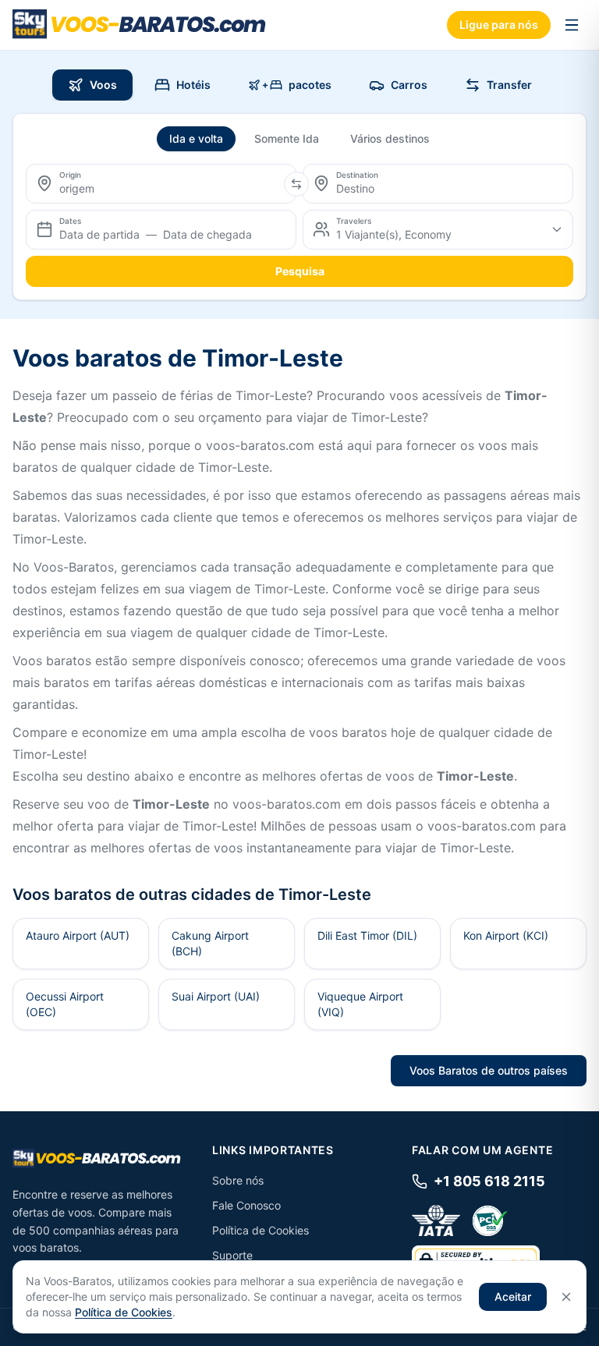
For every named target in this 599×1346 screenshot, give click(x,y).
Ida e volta (196, 138)
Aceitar (512, 1296)
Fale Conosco (246, 1205)
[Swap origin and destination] (296, 184)
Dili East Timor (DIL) (367, 935)
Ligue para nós (498, 24)
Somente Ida (286, 138)
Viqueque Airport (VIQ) (360, 1004)
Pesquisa (299, 271)
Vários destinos (390, 138)
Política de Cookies (260, 1230)
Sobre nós (238, 1180)
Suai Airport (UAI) (216, 996)
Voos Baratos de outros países (488, 1070)
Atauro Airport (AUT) (77, 935)
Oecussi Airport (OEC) (65, 1004)
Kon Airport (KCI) (505, 935)
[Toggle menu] (572, 25)
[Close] (566, 1297)
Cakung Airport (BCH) (210, 943)
